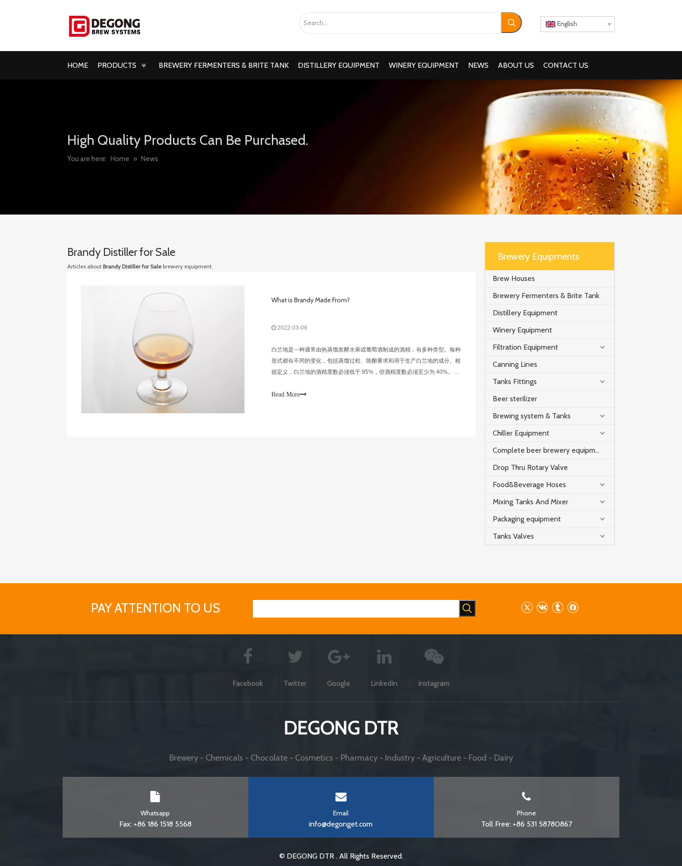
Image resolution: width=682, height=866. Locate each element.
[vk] (542, 607)
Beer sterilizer (515, 398)
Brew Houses (514, 278)
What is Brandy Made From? (310, 300)
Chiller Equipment (521, 433)
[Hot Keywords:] (511, 22)
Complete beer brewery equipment (549, 450)
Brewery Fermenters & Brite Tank (546, 295)
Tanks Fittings (515, 381)
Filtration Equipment (525, 347)
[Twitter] (527, 607)
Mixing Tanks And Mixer (530, 501)
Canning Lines (515, 364)
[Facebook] (573, 607)
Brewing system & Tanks (532, 415)
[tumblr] (557, 607)
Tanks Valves (513, 536)
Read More (285, 394)
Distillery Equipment (525, 312)
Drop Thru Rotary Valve (530, 467)
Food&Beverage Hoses (529, 484)
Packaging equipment (527, 518)
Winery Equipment (522, 330)
